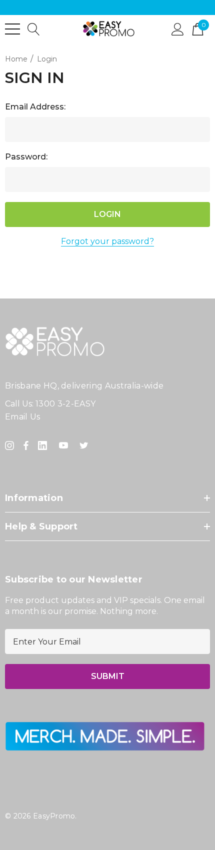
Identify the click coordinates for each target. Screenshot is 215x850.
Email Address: (35, 107)
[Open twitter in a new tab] (86, 445)
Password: (26, 157)
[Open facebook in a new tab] (26, 445)
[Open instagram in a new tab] (11, 445)
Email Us (22, 417)
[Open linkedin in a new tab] (45, 445)
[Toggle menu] (12, 29)
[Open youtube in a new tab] (65, 445)
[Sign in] (178, 28)
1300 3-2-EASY (66, 403)
